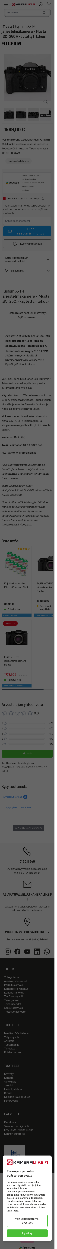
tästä (15, 1210)
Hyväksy (27, 1233)
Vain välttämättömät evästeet (27, 1220)
